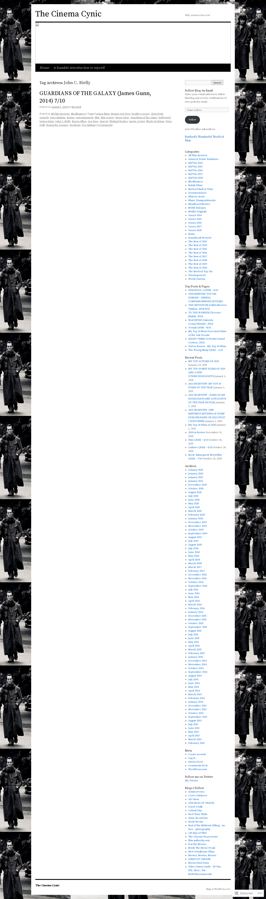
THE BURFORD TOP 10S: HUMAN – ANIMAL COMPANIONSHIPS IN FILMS (205, 297)
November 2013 (197, 709)
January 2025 (195, 469)
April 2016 (194, 600)
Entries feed (195, 761)
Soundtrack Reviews (199, 237)
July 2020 (193, 496)
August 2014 (195, 675)
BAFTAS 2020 (195, 177)
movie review (137, 121)
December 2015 (197, 615)
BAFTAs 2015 (195, 166)
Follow (192, 119)
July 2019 (193, 541)
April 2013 (194, 735)
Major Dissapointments (202, 200)
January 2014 (195, 702)
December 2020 (197, 484)
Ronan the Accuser (57, 125)
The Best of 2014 (197, 245)
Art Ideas (193, 799)
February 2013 (196, 743)
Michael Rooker (119, 121)
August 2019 (195, 537)
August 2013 (195, 720)
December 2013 (197, 705)
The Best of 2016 (197, 252)
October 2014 (195, 668)
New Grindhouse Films (201, 851)
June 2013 (194, 728)
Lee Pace (93, 121)
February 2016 (196, 608)
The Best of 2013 (197, 241)
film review (107, 117)
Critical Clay (195, 810)
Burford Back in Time (200, 189)
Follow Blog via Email (199, 91)
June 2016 (194, 593)
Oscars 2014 (195, 215)
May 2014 (193, 687)
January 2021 (195, 481)
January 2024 (195, 473)
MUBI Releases (197, 207)
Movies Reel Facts (198, 862)
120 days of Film (197, 833)
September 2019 (197, 533)
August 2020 (195, 492)
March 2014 (195, 694)
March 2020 (195, 511)
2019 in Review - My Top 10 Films (207, 346)
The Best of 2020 (197, 267)
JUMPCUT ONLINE (199, 859)
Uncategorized (197, 275)
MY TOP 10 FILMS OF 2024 (203, 361)
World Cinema (196, 279)
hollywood (164, 117)
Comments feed (197, 765)
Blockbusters (78, 113)
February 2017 (196, 571)
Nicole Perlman (155, 121)
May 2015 (193, 642)
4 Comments (104, 125)
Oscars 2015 (195, 219)
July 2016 (193, 589)
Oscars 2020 (195, 230)
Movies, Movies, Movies (202, 855)
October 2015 (195, 623)
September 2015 (197, 627)
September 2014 (197, 672)
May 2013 (193, 731)
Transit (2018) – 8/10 (199, 327)
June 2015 (194, 638)
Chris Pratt (157, 113)
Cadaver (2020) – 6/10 (200, 447)
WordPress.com (197, 769)
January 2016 (195, 612)
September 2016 (197, 585)
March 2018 (195, 563)
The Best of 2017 (197, 256)
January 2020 (195, 518)
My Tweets (191, 780)
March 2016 (195, 604)
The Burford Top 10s (200, 271)
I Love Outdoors (197, 795)
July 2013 (193, 724)
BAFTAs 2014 (195, 162)
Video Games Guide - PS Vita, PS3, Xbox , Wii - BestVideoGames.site (204, 870)
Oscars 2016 (195, 222)
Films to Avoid (196, 196)
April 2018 (194, 559)
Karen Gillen (79, 121)
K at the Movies (197, 844)
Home (44, 68)
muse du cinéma (198, 818)
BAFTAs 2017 (195, 174)
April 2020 (194, 507)
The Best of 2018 (197, 260)
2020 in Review (196, 432)
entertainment (84, 117)
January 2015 (195, 657)
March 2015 (195, 649)
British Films (195, 185)
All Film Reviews (60, 113)
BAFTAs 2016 (195, 170)
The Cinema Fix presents (203, 836)
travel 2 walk (195, 806)
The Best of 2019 (197, 264)
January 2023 (195, 477)
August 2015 (195, 630)
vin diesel (74, 125)
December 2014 (197, 660)
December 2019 (197, 522)
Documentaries (197, 192)
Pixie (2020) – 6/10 (198, 439)
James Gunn (46, 121)
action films (103, 113)
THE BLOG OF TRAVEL (201, 803)
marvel (104, 121)
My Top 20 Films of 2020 (202, 425)
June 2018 (194, 552)
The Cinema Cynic (68, 14)
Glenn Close (122, 117)
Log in (191, 758)
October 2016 (195, 582)
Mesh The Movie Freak (201, 848)
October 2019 (195, 529)
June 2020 (194, 499)
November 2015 (197, 619)
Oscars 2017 (195, 226)
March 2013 (195, 739)
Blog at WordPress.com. (218, 889)
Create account (197, 754)
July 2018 (193, 548)
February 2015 (196, 653)
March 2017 (195, 567)
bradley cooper (140, 113)
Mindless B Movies (199, 204)
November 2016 (197, 578)
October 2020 (195, 488)
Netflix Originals (197, 211)
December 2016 (197, 574)
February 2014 (196, 698)
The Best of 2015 (197, 249)
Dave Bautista (57, 117)
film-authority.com (199, 840)
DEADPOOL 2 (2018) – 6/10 (203, 290)
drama (70, 117)
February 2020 (196, 514)
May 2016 (193, 597)
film (97, 117)
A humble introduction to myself (79, 68)
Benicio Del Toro (120, 113)
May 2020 (193, 503)
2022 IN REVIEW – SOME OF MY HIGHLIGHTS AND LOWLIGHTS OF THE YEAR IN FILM (207, 398)
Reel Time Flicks (197, 814)
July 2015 (193, 634)
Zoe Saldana (89, 125)
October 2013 (195, 713)
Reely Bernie (195, 821)
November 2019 (197, 526)
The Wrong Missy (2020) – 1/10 (205, 350)
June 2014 (194, 683)
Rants (191, 234)
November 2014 (197, 664)
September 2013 (197, 716)
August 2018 (195, 544)
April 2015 (194, 645)
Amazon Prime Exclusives (203, 159)
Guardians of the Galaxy (144, 117)
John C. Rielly (62, 121)
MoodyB (76, 107)
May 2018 (193, 556)
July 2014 (193, 679)
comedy (44, 117)
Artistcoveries (196, 791)
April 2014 (194, 690)
